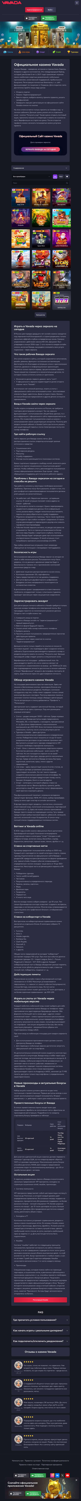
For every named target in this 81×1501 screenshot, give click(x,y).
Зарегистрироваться (34, 10)
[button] (2, 35)
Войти (50, 10)
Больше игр (40, 315)
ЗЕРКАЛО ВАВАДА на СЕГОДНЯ (40, 149)
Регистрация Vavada (40, 1300)
